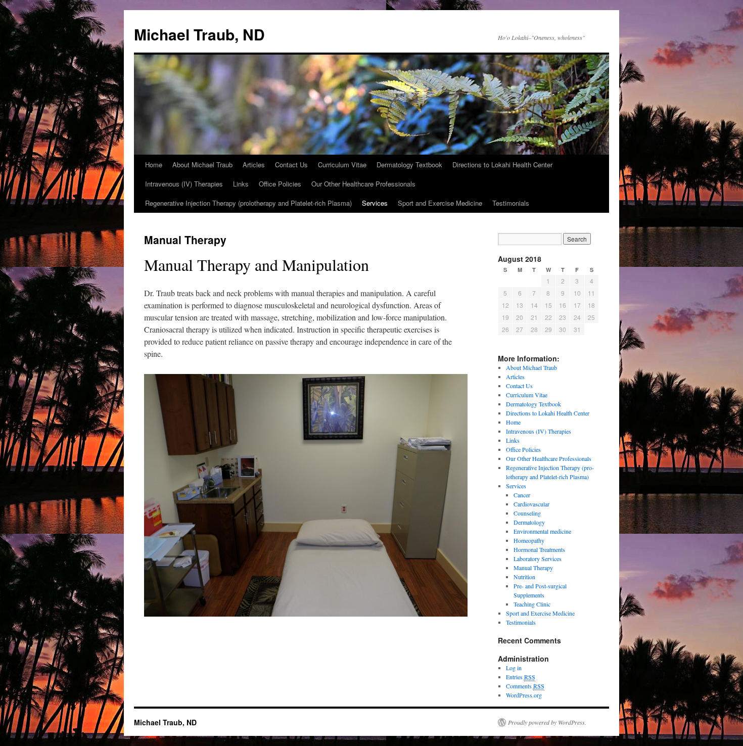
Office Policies (280, 184)
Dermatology (529, 522)
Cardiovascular (531, 504)
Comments (525, 686)
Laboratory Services (538, 558)
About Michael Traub (202, 164)
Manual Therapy (533, 568)
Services (375, 203)
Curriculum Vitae (342, 164)
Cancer (522, 495)
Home (153, 164)
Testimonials (510, 203)
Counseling (527, 513)
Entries (520, 677)
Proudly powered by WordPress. (547, 722)
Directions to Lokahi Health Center (502, 164)
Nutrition (524, 577)
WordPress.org (524, 695)
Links (241, 184)
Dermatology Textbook (409, 164)
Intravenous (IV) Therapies (184, 184)
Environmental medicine (542, 531)
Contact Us (291, 164)
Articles (254, 164)
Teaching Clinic (532, 604)
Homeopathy (529, 540)
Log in (514, 668)
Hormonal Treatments (539, 549)
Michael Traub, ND (199, 34)
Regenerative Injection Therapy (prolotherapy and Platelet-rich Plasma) (248, 203)
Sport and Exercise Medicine (440, 203)
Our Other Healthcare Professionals (363, 184)
